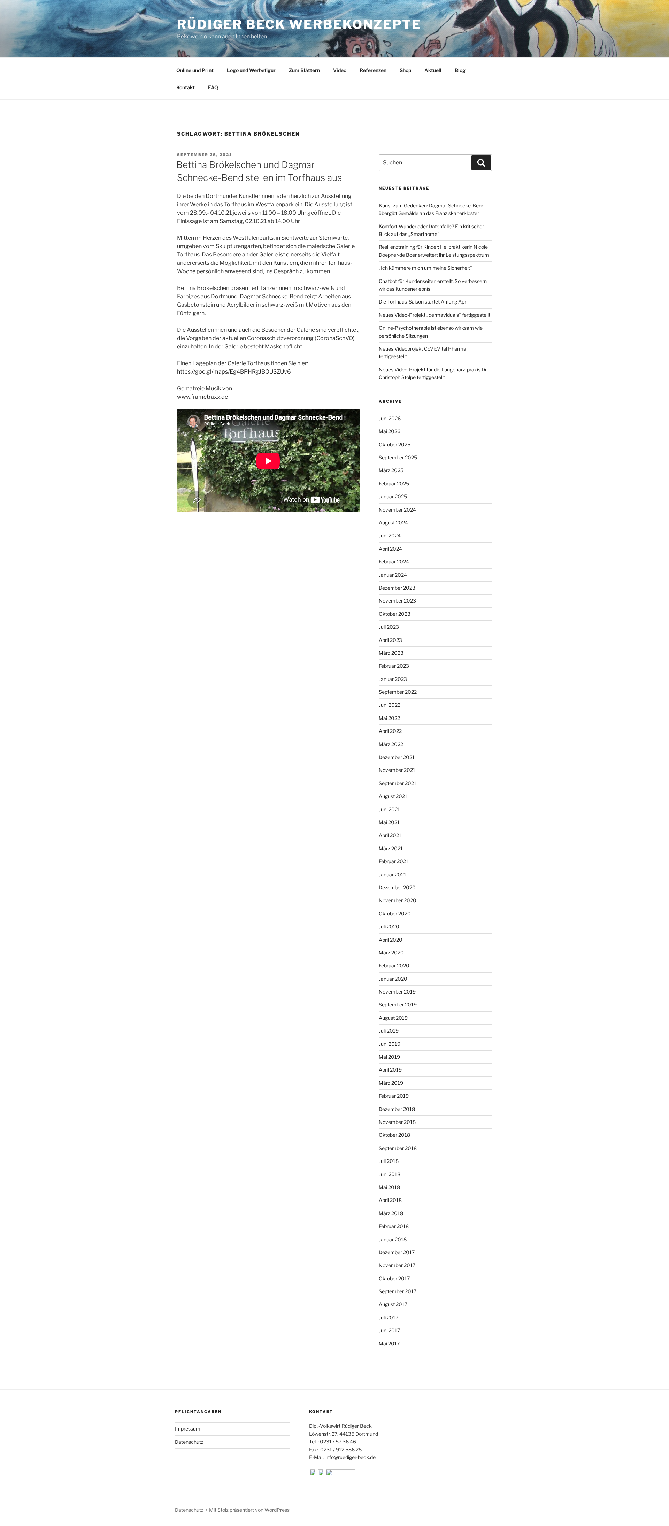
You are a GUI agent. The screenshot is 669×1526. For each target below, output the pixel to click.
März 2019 (391, 1083)
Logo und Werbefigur (251, 70)
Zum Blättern (304, 70)
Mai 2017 (389, 1344)
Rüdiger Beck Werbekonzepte (299, 24)
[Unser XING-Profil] (340, 1474)
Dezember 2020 (397, 887)
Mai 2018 (389, 1187)
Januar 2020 (393, 979)
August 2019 (393, 1018)
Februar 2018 (394, 1226)
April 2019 (390, 1070)
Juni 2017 (389, 1330)
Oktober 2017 (394, 1278)
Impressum (187, 1429)
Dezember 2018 (397, 1109)
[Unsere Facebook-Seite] (313, 1474)
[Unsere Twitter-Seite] (321, 1474)
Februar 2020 (394, 965)
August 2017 (393, 1304)
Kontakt (185, 87)
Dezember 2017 (397, 1252)
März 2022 (391, 744)
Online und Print (195, 70)
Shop (405, 70)
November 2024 (397, 510)
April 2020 (390, 940)
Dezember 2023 (397, 588)
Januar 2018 (393, 1239)
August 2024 (393, 523)
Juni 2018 (389, 1174)
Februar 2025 (394, 483)
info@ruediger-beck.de (350, 1457)
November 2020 (397, 900)
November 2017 (397, 1265)
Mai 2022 (389, 718)
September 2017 (397, 1291)
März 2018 (391, 1213)
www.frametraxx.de (202, 396)
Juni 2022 (389, 705)
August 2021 (393, 796)
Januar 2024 (393, 575)
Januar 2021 (392, 874)
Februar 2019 (394, 1096)
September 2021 (397, 783)
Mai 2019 (389, 1057)
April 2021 (390, 835)
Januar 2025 (393, 496)
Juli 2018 (389, 1161)
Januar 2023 (393, 679)
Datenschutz (189, 1442)
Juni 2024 (390, 535)
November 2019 (397, 992)
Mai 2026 (389, 431)
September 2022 (398, 692)
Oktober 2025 (394, 444)
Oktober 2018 (394, 1135)
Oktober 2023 (394, 614)
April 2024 (390, 549)
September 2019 (398, 1004)
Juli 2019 (389, 1031)
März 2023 (391, 653)
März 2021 (391, 848)
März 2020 (391, 953)
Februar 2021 (393, 861)
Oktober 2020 (395, 914)
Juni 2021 (389, 809)
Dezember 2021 (397, 757)
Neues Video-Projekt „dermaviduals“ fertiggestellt (434, 315)
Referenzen (373, 70)
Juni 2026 (390, 418)
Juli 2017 (388, 1317)
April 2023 (390, 640)
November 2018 (397, 1122)
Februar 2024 (394, 562)
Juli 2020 (389, 926)
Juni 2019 (389, 1044)
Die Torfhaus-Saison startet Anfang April (423, 302)
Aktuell (432, 70)
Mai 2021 (389, 822)
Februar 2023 (394, 666)
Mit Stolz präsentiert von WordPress (249, 1510)
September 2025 (398, 457)
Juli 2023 (389, 627)
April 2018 (390, 1200)
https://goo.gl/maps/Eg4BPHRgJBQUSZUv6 (234, 371)
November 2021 (397, 770)
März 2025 (391, 470)
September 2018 (398, 1148)
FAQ (213, 87)
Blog (460, 70)
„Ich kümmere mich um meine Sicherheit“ (425, 268)
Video (339, 70)
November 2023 (397, 601)
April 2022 (390, 731)
